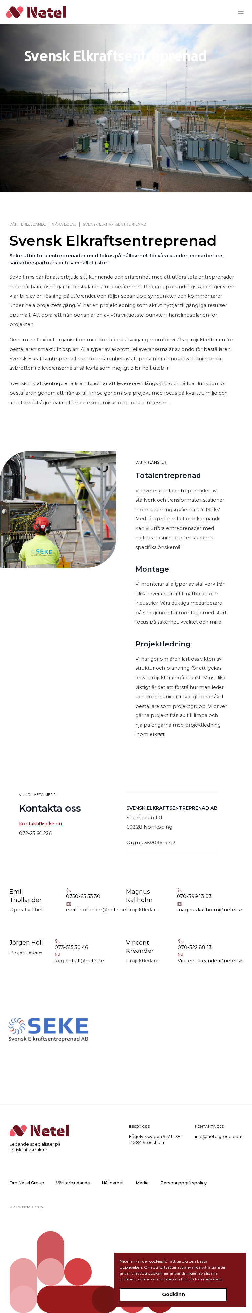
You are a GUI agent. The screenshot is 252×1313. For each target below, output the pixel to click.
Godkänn (173, 1294)
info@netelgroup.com (218, 1136)
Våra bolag (64, 224)
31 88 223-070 (195, 947)
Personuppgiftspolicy (183, 1182)
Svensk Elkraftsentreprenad (114, 224)
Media (142, 1182)
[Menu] (243, 12)
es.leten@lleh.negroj (79, 961)
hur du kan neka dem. (202, 1279)
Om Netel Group (27, 1182)
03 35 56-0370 (83, 896)
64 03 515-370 (71, 947)
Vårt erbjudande (28, 224)
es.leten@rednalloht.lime (96, 910)
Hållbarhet (113, 1182)
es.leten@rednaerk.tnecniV (210, 961)
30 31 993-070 (194, 896)
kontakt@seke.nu (40, 824)
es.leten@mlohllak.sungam (209, 910)
